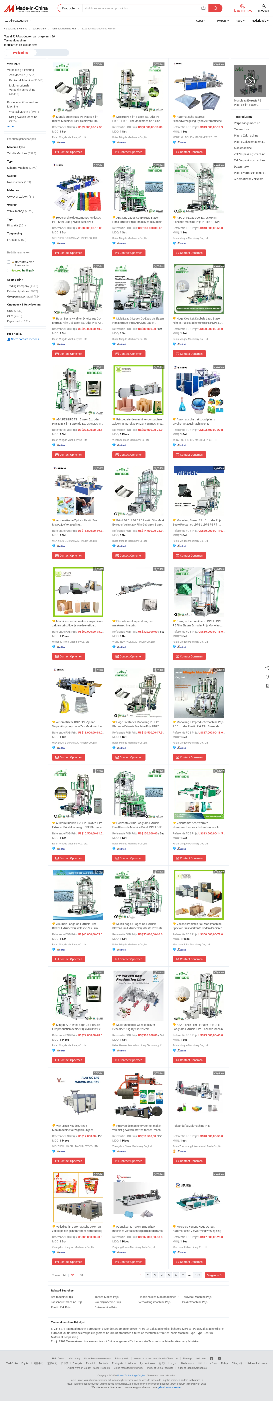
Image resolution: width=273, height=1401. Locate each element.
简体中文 (38, 1363)
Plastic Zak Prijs (61, 1307)
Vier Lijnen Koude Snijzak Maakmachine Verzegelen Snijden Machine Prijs (73, 1128)
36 (72, 1275)
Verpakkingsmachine (247, 123)
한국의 (162, 1363)
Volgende (213, 1275)
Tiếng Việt (237, 1363)
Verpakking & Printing (20, 70)
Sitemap (187, 1358)
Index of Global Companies (192, 1367)
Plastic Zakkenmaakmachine (252, 142)
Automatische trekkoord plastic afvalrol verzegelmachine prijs (194, 421)
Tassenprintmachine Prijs (66, 1302)
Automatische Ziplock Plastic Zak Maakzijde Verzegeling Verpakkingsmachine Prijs (74, 522)
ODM (14, 311)
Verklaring (74, 1358)
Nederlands (187, 1363)
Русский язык (147, 1363)
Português (117, 1363)
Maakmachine (243, 148)
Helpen (221, 20)
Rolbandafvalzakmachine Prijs (191, 1126)
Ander (11, 126)
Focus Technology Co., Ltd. (131, 1375)
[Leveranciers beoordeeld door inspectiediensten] (25, 263)
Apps (239, 20)
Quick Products (101, 1367)
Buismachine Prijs (106, 1307)
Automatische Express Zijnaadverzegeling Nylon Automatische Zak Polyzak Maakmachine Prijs (197, 119)
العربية (173, 1363)
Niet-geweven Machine (23, 119)
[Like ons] (212, 1358)
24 (64, 1275)
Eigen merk (18, 321)
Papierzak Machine (26, 80)
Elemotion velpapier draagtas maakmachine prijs (132, 623)
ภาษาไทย (211, 1363)
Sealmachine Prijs (62, 1297)
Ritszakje (16, 225)
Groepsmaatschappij (24, 296)
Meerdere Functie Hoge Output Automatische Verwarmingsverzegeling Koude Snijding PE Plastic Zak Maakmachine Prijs (197, 1229)
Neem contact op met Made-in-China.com (156, 1358)
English (25, 1363)
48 (81, 1275)
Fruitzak (16, 240)
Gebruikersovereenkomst (97, 1358)
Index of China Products (160, 1367)
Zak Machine (22, 75)
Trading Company (22, 286)
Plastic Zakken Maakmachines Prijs (159, 1297)
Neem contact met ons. (25, 339)
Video (100, 64)
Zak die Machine (21, 153)
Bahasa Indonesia (257, 1363)
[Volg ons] (219, 1358)
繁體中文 (52, 1363)
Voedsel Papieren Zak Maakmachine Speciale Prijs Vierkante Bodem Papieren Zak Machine (197, 926)
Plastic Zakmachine (246, 135)
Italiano (132, 1363)
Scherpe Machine (22, 168)
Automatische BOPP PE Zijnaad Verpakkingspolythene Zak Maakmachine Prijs (77, 724)
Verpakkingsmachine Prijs (154, 1302)
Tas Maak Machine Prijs (196, 1297)
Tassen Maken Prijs (107, 1297)
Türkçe (224, 1363)
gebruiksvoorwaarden (169, 1387)
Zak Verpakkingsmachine (249, 154)
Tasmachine (241, 129)
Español (90, 1363)
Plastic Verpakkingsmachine (251, 173)
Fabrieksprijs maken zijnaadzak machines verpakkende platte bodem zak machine (137, 1229)
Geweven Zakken (20, 196)
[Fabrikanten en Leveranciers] (26, 8)
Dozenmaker (242, 166)
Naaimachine (19, 182)
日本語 (64, 1363)
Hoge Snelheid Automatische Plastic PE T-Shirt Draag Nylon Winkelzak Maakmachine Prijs (76, 220)
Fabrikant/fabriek (22, 291)
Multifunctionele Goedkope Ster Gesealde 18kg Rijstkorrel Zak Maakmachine (133, 1027)
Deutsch (103, 1363)
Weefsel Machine (24, 112)
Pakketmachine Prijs (194, 1302)
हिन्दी (200, 1363)
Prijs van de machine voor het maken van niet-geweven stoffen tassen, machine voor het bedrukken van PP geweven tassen (138, 1128)
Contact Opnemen (71, 152)
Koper (199, 20)
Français (77, 1363)
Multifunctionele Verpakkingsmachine (22, 89)
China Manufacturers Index (128, 1367)
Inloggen (263, 10)
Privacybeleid (122, 1358)
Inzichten (201, 1358)
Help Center (58, 1358)
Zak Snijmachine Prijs (108, 1302)
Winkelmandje (20, 211)
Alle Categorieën (19, 20)
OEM (14, 316)
